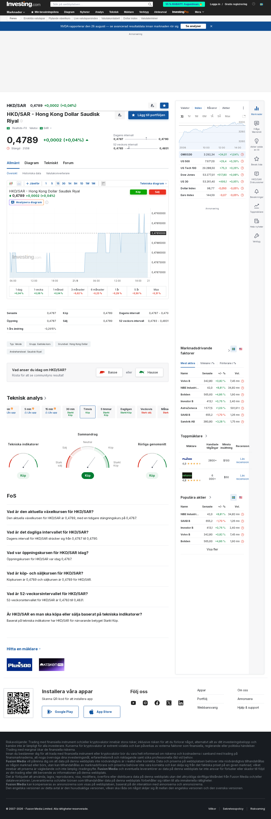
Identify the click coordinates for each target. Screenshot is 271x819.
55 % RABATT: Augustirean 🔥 (184, 4)
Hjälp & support (248, 707)
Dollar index (130, 18)
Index (198, 108)
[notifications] (253, 4)
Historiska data (31, 173)
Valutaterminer (149, 18)
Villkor (212, 808)
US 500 (185, 161)
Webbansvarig (207, 707)
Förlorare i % (228, 363)
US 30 (184, 181)
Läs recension (242, 460)
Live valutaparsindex (86, 18)
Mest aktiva (188, 363)
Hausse (153, 372)
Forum (68, 163)
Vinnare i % (207, 363)
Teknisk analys (25, 398)
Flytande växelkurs (59, 18)
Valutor (185, 108)
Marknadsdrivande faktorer (196, 350)
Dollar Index (188, 188)
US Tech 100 (188, 168)
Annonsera (245, 699)
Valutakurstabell (110, 18)
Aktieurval (160, 12)
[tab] (9, 412)
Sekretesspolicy (233, 808)
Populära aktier (193, 497)
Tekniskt (51, 163)
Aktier (226, 108)
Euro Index (187, 195)
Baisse (112, 372)
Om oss (243, 690)
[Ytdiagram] (19, 183)
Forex (13, 18)
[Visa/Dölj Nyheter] (103, 183)
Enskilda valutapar (34, 18)
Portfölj (202, 699)
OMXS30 (186, 154)
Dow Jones (188, 174)
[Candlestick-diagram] (11, 183)
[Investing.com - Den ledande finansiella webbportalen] (23, 4)
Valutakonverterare (58, 173)
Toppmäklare (192, 436)
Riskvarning (257, 808)
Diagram (32, 163)
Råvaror (212, 108)
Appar (201, 690)
